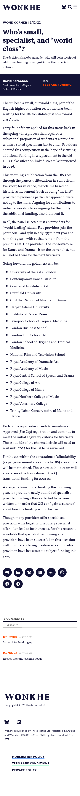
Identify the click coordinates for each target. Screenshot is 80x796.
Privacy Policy (24, 770)
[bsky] (9, 721)
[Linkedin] (17, 721)
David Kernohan (15, 81)
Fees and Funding (57, 84)
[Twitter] (64, 6)
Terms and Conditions (30, 763)
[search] (70, 6)
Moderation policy (28, 756)
